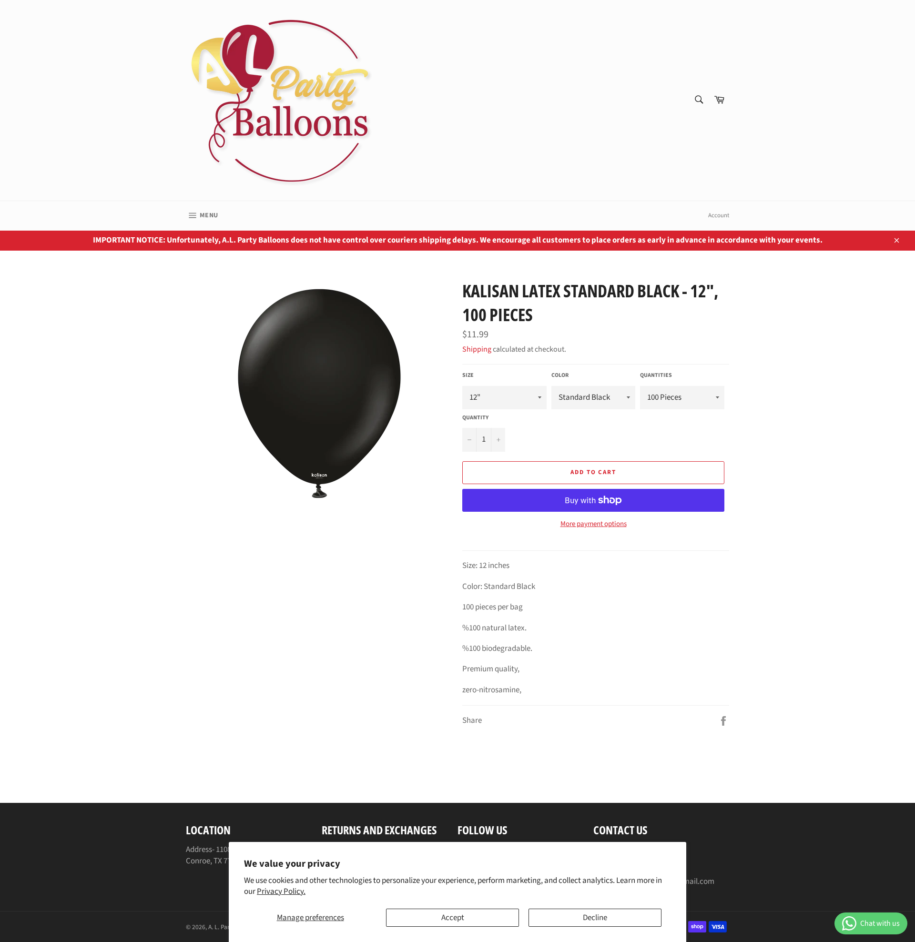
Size (468, 375)
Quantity (475, 418)
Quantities (656, 375)
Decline (595, 917)
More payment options (593, 524)
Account (718, 215)
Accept (452, 917)
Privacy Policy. (281, 891)
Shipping (476, 349)
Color (560, 375)
